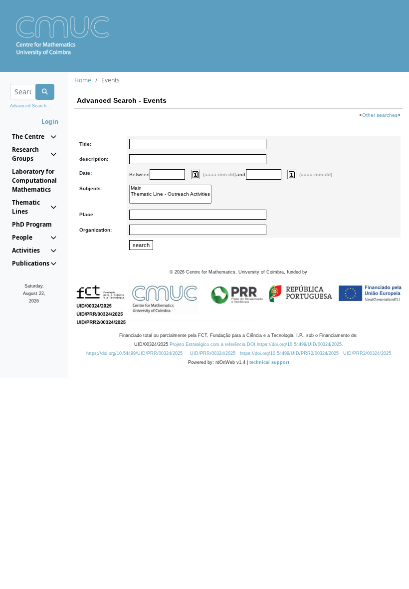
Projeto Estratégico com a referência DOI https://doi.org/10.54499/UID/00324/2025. (256, 344)
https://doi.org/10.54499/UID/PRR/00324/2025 (134, 353)
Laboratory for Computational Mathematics (34, 180)
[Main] (170, 188)
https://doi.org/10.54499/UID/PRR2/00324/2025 (289, 353)
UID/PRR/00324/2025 (212, 353)
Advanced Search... (30, 105)
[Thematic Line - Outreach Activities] (170, 194)
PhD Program (32, 224)
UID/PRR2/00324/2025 (367, 353)
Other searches (380, 115)
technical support (269, 362)
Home (82, 80)
